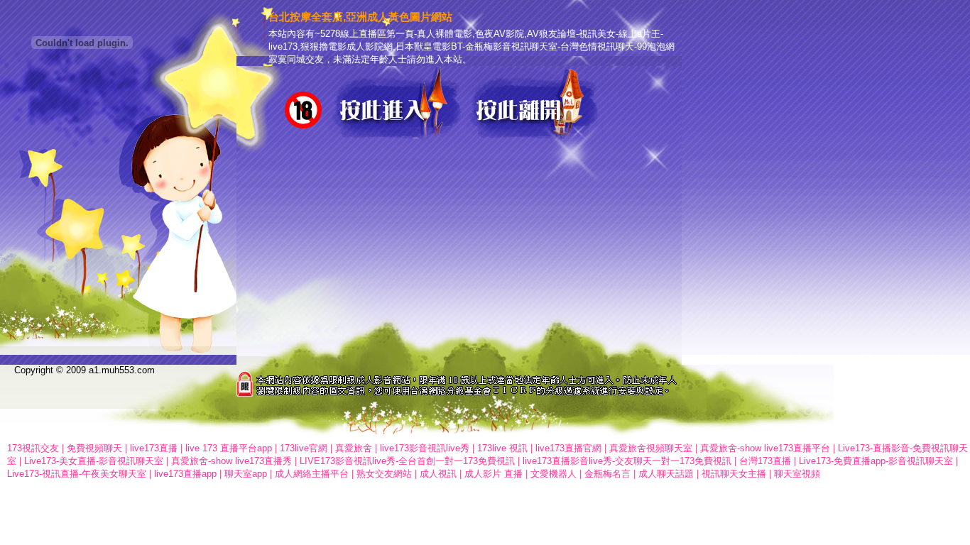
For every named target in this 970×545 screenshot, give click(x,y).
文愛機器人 (553, 473)
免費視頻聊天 (94, 448)
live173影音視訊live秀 (424, 448)
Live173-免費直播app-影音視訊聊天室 (876, 461)
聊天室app (245, 473)
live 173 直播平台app (228, 448)
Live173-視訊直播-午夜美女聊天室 (76, 473)
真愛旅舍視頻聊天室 (650, 448)
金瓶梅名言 (607, 473)
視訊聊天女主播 (734, 473)
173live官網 (303, 448)
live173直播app (185, 473)
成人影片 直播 (493, 473)
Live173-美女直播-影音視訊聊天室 (93, 461)
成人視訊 (438, 473)
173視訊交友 (33, 448)
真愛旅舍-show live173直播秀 (231, 461)
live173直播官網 (568, 448)
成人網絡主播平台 (312, 473)
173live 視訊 (502, 448)
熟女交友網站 (384, 473)
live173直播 (154, 448)
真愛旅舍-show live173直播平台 (765, 448)
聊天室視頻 (797, 473)
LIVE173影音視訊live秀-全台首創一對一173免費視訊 (407, 461)
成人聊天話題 (666, 473)
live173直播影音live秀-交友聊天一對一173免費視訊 (627, 461)
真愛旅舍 (353, 448)
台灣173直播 (765, 461)
